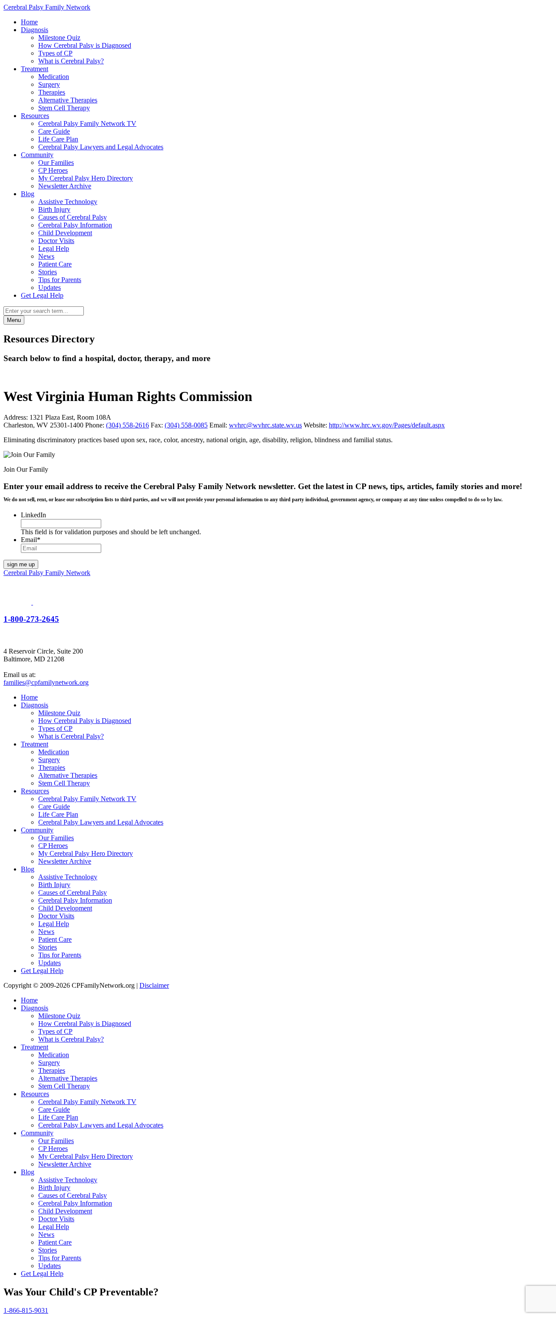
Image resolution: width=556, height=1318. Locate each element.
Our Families (56, 162)
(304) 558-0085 (186, 425)
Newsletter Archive (64, 186)
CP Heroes (53, 170)
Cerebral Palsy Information (75, 225)
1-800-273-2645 (31, 619)
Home (29, 22)
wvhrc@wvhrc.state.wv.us (265, 425)
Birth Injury (54, 209)
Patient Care (55, 264)
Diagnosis (34, 29)
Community (37, 154)
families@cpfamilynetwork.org (46, 682)
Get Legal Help (42, 295)
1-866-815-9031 (25, 1310)
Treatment (34, 68)
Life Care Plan (58, 139)
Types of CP (55, 53)
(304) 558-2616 (127, 425)
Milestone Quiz (59, 37)
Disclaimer (154, 985)
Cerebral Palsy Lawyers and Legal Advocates (100, 147)
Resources (35, 115)
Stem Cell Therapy (64, 108)
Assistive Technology (67, 201)
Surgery (49, 84)
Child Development (65, 233)
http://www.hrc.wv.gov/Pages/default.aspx (387, 425)
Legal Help (53, 248)
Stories (47, 272)
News (46, 256)
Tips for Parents (59, 279)
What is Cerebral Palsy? (71, 61)
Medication (53, 76)
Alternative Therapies (67, 100)
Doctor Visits (56, 240)
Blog (27, 193)
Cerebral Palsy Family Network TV (87, 123)
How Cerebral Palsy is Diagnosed (84, 45)
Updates (49, 287)
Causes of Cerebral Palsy (72, 217)
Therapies (51, 92)
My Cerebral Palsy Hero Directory (85, 178)
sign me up (21, 564)
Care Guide (54, 131)
